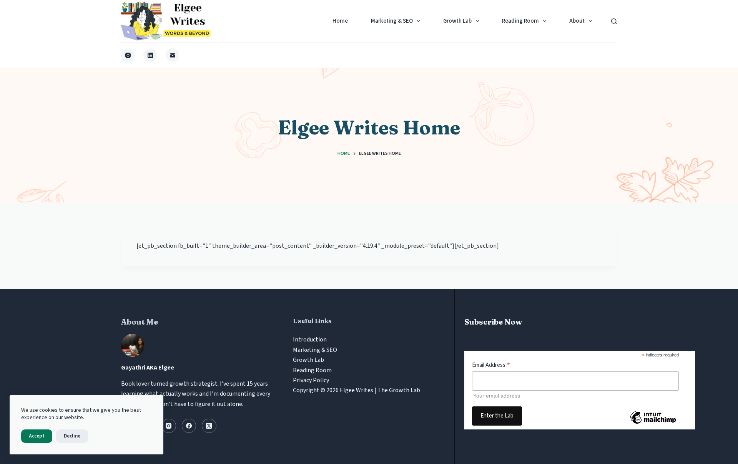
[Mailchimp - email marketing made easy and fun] (653, 423)
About (577, 21)
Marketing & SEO (392, 21)
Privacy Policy (311, 380)
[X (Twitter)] (209, 426)
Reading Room (520, 21)
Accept (37, 436)
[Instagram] (128, 55)
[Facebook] (189, 426)
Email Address (491, 365)
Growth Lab (457, 21)
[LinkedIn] (150, 55)
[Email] (172, 55)
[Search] (614, 21)
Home (340, 21)
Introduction (310, 339)
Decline (72, 436)
